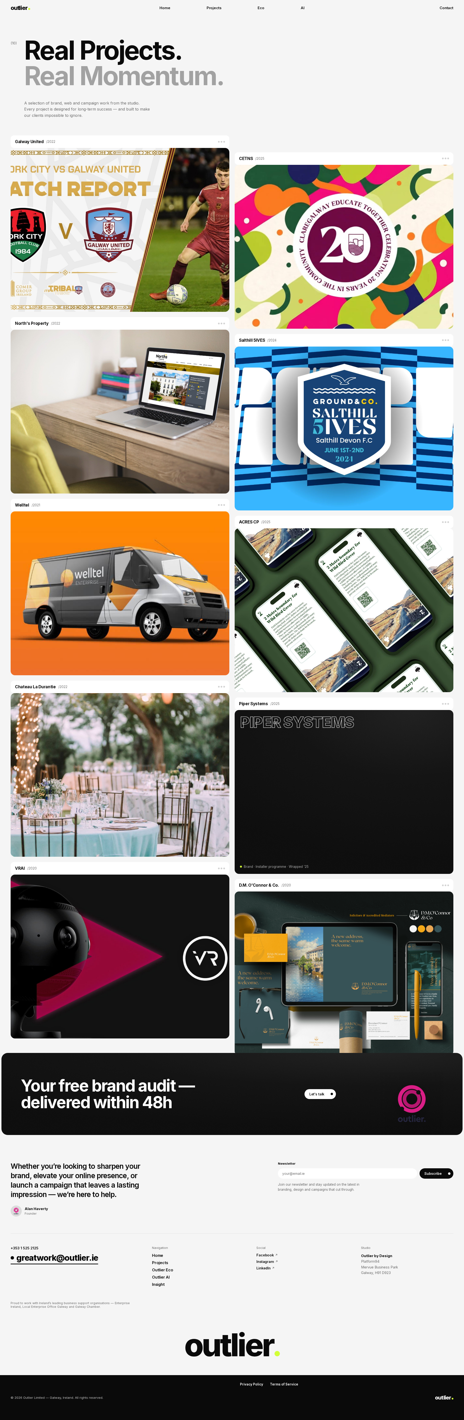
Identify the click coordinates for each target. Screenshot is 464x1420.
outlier (19, 7)
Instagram (265, 1262)
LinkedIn (263, 1268)
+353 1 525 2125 (24, 1248)
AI (302, 8)
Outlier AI (161, 1277)
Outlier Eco (162, 1269)
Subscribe (433, 1173)
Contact (446, 8)
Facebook (265, 1255)
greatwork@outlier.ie (57, 1258)
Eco (261, 8)
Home (165, 8)
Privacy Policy (251, 1384)
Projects (214, 8)
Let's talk (317, 1094)
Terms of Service (284, 1384)
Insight (158, 1284)
